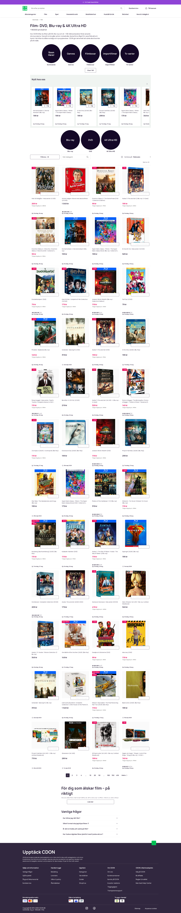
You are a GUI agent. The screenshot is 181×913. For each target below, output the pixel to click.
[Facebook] (94, 908)
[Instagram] (87, 908)
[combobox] (76, 8)
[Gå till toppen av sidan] (154, 843)
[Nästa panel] (147, 84)
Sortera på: (128, 157)
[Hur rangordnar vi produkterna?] (122, 157)
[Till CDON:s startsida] (25, 8)
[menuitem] (30, 14)
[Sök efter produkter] (121, 8)
